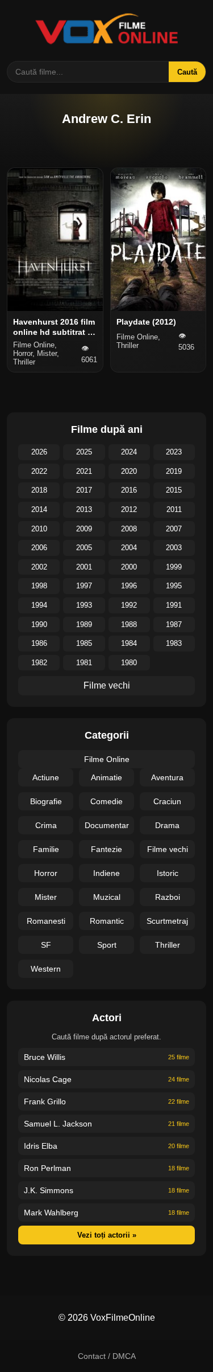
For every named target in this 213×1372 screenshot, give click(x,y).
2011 (174, 509)
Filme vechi (106, 685)
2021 (84, 471)
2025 (84, 452)
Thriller (167, 944)
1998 (39, 585)
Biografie (46, 801)
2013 (84, 509)
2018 (39, 490)
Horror (45, 873)
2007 (174, 529)
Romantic (107, 920)
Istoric (167, 873)
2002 (39, 567)
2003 (174, 547)
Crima (46, 825)
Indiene (106, 873)
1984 (129, 643)
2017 (84, 490)
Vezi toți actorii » (106, 1235)
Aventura (167, 777)
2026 (39, 452)
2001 (84, 567)
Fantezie (106, 849)
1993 (84, 605)
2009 (84, 529)
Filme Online (107, 759)
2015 (174, 490)
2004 (129, 547)
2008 (129, 529)
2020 (129, 471)
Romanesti (46, 920)
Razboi (167, 897)
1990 (39, 624)
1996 (129, 585)
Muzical (106, 897)
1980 (129, 662)
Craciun (167, 801)
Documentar (107, 825)
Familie (46, 849)
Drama (167, 825)
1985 (84, 643)
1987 (174, 624)
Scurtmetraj (167, 920)
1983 (174, 643)
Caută (187, 72)
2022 (39, 471)
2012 (129, 509)
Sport (106, 944)
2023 (174, 452)
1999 (174, 567)
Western (46, 968)
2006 (39, 547)
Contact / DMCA (107, 1356)
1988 (129, 624)
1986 (39, 643)
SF (46, 944)
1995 (174, 585)
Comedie (106, 801)
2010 (39, 529)
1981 (84, 662)
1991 (174, 605)
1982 (39, 662)
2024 (129, 452)
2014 (39, 509)
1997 (84, 585)
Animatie (106, 777)
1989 (84, 624)
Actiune (45, 777)
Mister (46, 897)
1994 (39, 605)
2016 (129, 490)
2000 (129, 567)
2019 (174, 471)
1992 (129, 605)
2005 (84, 547)
